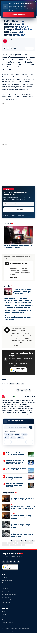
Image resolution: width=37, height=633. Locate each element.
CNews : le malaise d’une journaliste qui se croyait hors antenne (18, 247)
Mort (23, 545)
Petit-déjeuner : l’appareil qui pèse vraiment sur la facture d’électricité (15, 485)
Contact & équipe (7, 580)
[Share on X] (4, 48)
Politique (12, 383)
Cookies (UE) (6, 603)
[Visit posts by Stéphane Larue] (5, 41)
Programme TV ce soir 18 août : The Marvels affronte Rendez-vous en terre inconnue (22, 534)
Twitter (32, 540)
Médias (13, 496)
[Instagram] (30, 397)
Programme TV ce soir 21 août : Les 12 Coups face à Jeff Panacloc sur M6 (23, 507)
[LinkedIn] (34, 397)
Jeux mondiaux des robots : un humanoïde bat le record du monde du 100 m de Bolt (15, 462)
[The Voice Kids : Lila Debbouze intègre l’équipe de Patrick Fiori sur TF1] (31, 454)
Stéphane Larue (14, 40)
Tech (22, 442)
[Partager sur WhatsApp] (11, 48)
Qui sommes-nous (7, 583)
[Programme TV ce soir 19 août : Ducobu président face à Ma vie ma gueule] (6, 524)
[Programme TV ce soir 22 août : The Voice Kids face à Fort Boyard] (6, 498)
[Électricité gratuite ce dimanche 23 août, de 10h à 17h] (31, 470)
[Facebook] (25, 397)
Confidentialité (6, 600)
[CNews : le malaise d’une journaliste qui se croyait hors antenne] (18, 235)
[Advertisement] (18, 123)
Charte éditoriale (7, 592)
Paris (22, 540)
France (12, 540)
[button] (26, 390)
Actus (6, 438)
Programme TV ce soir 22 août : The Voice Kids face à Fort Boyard (22, 499)
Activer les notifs (18, 14)
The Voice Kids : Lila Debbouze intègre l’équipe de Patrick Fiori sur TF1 (15, 454)
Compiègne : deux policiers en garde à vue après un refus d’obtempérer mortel (15, 477)
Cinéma (29, 442)
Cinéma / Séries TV (7, 622)
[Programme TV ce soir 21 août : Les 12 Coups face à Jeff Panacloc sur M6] (6, 507)
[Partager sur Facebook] (8, 48)
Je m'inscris (19, 210)
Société (18, 383)
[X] (3, 561)
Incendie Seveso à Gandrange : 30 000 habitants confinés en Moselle (17, 312)
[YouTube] (28, 397)
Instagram (30, 542)
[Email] (14, 48)
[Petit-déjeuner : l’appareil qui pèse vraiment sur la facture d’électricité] (31, 485)
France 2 (24, 434)
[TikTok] (18, 561)
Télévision (23, 542)
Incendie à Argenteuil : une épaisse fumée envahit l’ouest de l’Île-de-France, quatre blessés (18, 318)
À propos (4, 577)
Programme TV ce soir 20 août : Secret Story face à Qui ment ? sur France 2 (22, 516)
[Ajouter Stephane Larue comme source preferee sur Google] (18, 369)
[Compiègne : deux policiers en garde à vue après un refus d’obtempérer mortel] (31, 477)
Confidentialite (20, 215)
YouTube (5, 542)
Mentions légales (7, 597)
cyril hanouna (9, 434)
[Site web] (24, 397)
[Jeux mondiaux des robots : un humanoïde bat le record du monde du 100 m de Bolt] (31, 462)
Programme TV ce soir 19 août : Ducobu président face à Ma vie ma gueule (22, 525)
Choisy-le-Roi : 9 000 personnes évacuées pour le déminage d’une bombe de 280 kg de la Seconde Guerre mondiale (18, 300)
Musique (18, 545)
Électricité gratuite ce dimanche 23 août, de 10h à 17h (16, 469)
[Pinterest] (32, 397)
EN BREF (17, 434)
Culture (13, 438)
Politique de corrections (9, 594)
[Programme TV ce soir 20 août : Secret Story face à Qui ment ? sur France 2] (6, 515)
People (15, 442)
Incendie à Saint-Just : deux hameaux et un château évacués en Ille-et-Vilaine (18, 306)
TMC (23, 383)
